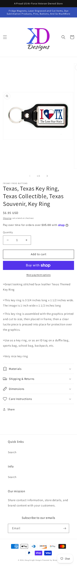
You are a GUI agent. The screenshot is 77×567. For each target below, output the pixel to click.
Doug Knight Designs (33, 560)
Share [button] (11, 409)
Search (12, 452)
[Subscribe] (64, 528)
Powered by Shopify (50, 560)
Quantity (8, 232)
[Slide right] (47, 176)
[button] (5, 37)
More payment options (38, 274)
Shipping (7, 218)
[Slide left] (29, 176)
